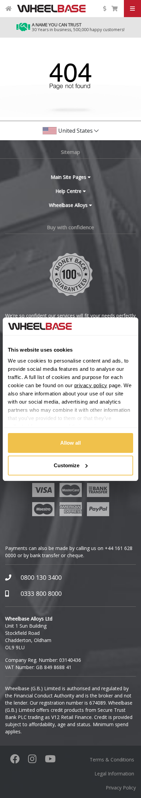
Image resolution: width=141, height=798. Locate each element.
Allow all (70, 443)
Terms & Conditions (112, 759)
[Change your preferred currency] (104, 8)
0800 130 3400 (41, 577)
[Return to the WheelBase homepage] (8, 8)
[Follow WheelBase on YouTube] (50, 760)
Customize (66, 465)
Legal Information (114, 773)
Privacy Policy (121, 787)
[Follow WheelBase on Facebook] (15, 760)
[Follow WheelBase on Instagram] (32, 760)
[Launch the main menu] (132, 8)
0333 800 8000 (41, 593)
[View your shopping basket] (114, 8)
